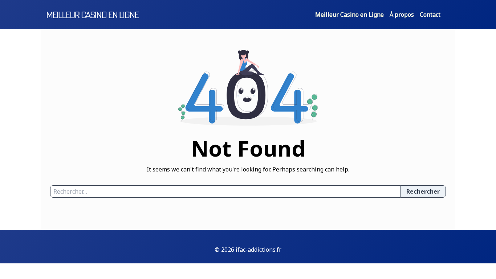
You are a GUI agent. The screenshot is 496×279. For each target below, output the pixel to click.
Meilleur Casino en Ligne (349, 15)
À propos (402, 15)
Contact (430, 15)
